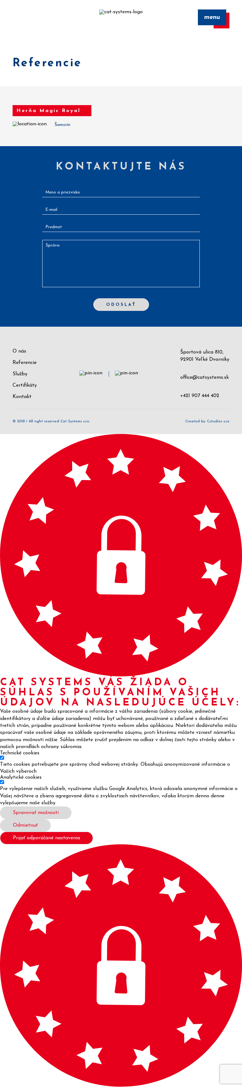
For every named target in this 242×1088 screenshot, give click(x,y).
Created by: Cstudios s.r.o (207, 421)
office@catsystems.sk (204, 377)
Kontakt (22, 396)
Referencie (25, 362)
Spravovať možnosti (36, 812)
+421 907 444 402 (199, 395)
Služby (20, 374)
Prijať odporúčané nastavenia (46, 838)
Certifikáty (25, 385)
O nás (19, 351)
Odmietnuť (25, 825)
